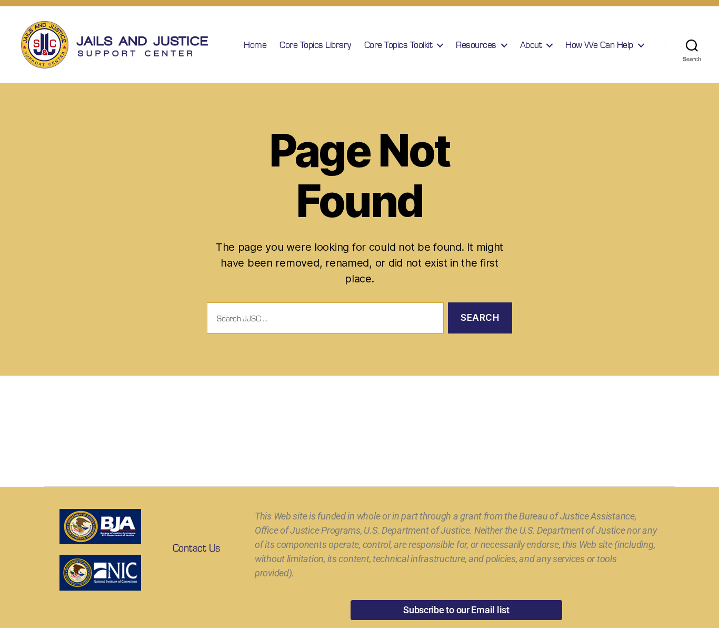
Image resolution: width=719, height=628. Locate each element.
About (531, 45)
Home (255, 45)
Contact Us (196, 547)
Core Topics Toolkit (398, 45)
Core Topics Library (315, 45)
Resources (476, 45)
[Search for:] (323, 320)
